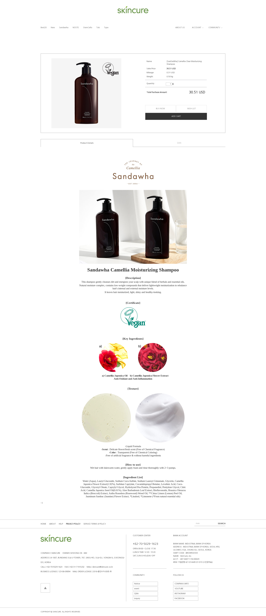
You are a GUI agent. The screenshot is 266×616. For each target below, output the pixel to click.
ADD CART (176, 116)
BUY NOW (160, 109)
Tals (98, 27)
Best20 (43, 27)
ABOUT (52, 524)
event (136, 589)
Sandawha (63, 27)
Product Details (86, 143)
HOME (43, 524)
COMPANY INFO (182, 584)
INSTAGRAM (180, 593)
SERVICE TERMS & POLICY (94, 524)
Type (106, 27)
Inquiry (137, 598)
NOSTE (76, 27)
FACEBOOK (179, 598)
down (172, 84)
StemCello (87, 27)
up (172, 83)
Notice (137, 584)
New (53, 27)
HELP (61, 524)
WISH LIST (191, 109)
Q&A (179, 143)
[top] (45, 584)
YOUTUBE (179, 589)
